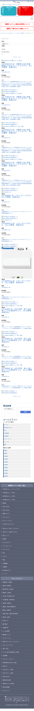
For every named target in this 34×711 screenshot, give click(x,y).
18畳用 (3, 180)
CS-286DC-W (5, 376)
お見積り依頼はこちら (9, 8)
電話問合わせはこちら (25, 8)
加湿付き (29, 83)
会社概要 (5, 655)
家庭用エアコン (9, 85)
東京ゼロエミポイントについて (11, 641)
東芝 (5, 444)
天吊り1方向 (6, 506)
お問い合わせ (6, 676)
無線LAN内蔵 (21, 85)
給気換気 (27, 85)
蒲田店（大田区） (7, 592)
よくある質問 (6, 631)
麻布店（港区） (7, 617)
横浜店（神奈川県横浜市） (10, 606)
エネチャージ (26, 81)
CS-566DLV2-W (6, 170)
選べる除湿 (17, 86)
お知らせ (5, 666)
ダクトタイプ (6, 517)
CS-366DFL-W (6, 202)
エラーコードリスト (8, 645)
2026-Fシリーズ (9, 211)
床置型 (4, 539)
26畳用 (6, 473)
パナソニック (14, 83)
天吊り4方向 (6, 510)
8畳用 (18, 356)
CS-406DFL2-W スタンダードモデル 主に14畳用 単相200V (16, 224)
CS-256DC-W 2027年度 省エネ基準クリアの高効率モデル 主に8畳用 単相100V (17, 340)
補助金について (7, 634)
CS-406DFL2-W (6, 230)
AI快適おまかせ (19, 81)
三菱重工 (6, 436)
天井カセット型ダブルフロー (10, 532)
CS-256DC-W (5, 346)
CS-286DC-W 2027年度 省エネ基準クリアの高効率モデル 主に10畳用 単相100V (18, 369)
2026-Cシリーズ (6, 326)
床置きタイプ (6, 513)
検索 (3, 45)
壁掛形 (3, 85)
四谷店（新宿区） (7, 585)
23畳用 (13, 114)
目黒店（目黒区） (7, 603)
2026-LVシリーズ (6, 81)
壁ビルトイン (6, 535)
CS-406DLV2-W (6, 137)
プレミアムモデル (22, 83)
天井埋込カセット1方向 (9, 499)
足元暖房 (12, 86)
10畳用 (3, 386)
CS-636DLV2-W (6, 72)
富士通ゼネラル (8, 427)
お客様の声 (6, 627)
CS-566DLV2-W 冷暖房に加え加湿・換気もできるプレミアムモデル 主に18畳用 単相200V (17, 164)
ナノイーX (8, 83)
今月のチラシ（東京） (8, 669)
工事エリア (6, 620)
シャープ (6, 441)
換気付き (15, 85)
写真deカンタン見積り (9, 683)
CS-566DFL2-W (6, 287)
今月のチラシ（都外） (8, 673)
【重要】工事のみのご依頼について (17, 28)
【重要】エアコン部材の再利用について (17, 24)
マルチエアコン (7, 542)
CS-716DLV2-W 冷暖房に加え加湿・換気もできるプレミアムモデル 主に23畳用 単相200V (17, 98)
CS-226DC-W (5, 317)
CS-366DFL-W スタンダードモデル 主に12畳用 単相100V (17, 196)
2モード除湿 (13, 326)
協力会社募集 (6, 687)
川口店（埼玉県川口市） (9, 596)
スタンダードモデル (19, 211)
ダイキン (6, 424)
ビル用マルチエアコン (8, 524)
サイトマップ (6, 690)
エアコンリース (7, 638)
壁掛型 (4, 503)
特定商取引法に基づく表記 (10, 662)
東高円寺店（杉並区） (8, 589)
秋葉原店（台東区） (8, 582)
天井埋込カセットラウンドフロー (11, 489)
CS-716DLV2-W (6, 105)
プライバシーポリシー (8, 659)
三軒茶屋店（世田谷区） (9, 599)
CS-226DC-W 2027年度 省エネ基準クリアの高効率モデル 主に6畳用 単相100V (17, 310)
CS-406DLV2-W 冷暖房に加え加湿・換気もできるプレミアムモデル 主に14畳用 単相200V (17, 131)
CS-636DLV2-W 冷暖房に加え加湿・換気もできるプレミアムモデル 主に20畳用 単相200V (17, 65)
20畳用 (13, 81)
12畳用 (3, 211)
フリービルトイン (7, 546)
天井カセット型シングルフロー (11, 528)
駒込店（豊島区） (7, 610)
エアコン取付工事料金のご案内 (11, 652)
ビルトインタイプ (7, 520)
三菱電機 (6, 433)
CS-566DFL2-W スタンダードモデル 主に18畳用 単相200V (16, 281)
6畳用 (18, 326)
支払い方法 (6, 648)
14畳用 (3, 147)
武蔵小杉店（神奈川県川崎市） (11, 613)
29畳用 (6, 476)
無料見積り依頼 (7, 680)
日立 (5, 430)
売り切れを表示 (5, 52)
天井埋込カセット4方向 (9, 492)
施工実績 (5, 624)
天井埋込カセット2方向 (9, 496)
